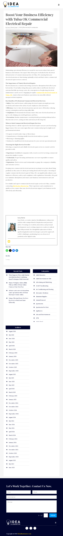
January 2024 (12, 442)
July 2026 (11, 335)
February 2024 (13, 439)
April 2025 (12, 388)
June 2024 (12, 424)
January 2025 (12, 399)
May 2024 (11, 428)
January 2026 (12, 356)
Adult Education (40, 275)
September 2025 (13, 371)
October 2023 (13, 453)
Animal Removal (40, 300)
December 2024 (13, 403)
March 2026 (12, 349)
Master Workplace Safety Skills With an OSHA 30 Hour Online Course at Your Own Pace (18, 285)
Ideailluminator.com (24, 534)
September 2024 (14, 414)
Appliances (39, 311)
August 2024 (12, 417)
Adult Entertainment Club (43, 278)
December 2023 (13, 446)
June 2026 (12, 338)
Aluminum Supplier (41, 296)
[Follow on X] (30, 528)
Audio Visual (39, 321)
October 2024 (13, 410)
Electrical (26, 27)
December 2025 (13, 360)
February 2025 (13, 396)
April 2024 (12, 431)
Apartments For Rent (42, 307)
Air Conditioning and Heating (44, 289)
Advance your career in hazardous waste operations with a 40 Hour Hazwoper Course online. (19, 292)
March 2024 (12, 435)
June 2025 (12, 381)
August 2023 (12, 460)
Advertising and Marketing (44, 282)
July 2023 (11, 464)
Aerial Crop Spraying (42, 286)
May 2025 (11, 385)
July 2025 (11, 378)
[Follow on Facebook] (26, 528)
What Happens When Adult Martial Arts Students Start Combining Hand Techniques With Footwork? (19, 277)
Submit (53, 515)
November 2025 (13, 363)
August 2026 (12, 331)
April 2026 (12, 345)
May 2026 (11, 342)
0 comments (34, 27)
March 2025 (12, 392)
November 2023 (13, 449)
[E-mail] (9, 242)
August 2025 (12, 374)
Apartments (39, 303)
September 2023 (14, 457)
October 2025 (13, 367)
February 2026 (13, 353)
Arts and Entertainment (43, 314)
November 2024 (13, 406)
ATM (37, 318)
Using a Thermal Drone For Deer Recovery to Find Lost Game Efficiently (18, 300)
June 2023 (12, 467)
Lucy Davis (10, 27)
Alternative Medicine (42, 293)
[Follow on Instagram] (34, 528)
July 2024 (11, 421)
